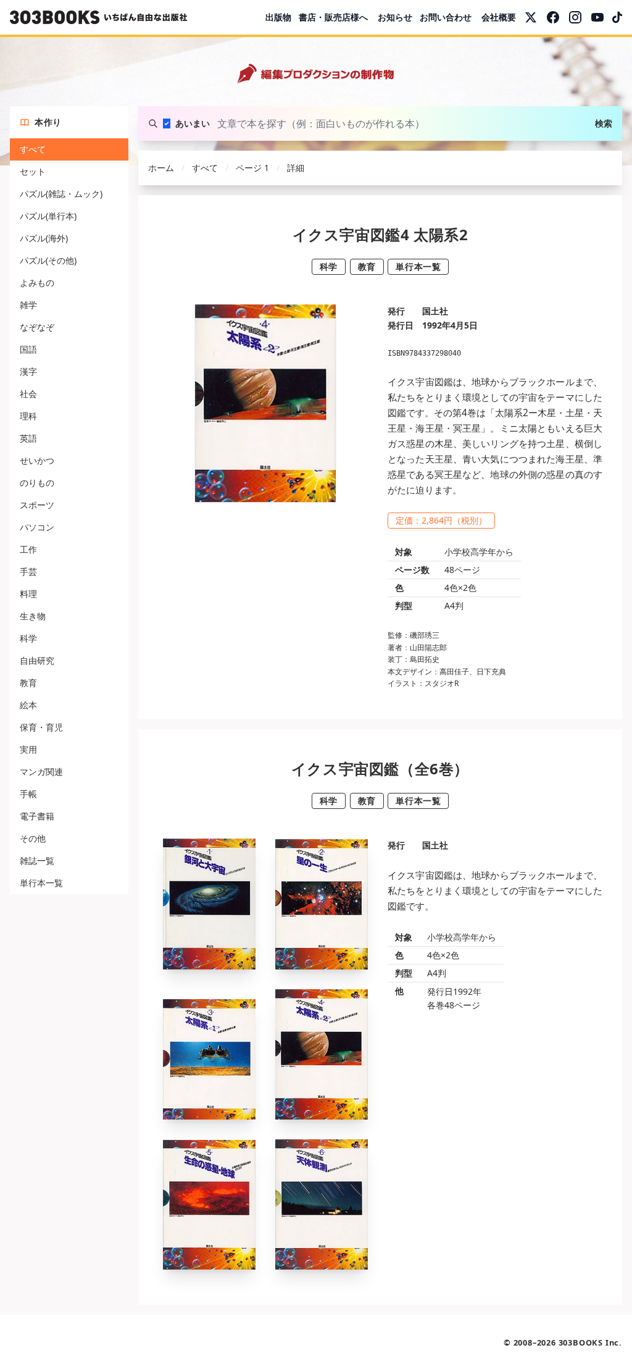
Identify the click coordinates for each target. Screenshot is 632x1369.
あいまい (192, 123)
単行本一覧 (41, 883)
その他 (33, 838)
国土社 (435, 311)
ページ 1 (252, 168)
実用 (28, 749)
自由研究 (37, 660)
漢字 (28, 371)
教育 (28, 683)
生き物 (33, 616)
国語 (28, 349)
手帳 (28, 794)
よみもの (37, 282)
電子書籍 (37, 816)
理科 (28, 416)
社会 (28, 394)
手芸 (28, 571)
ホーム (161, 168)
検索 (603, 123)
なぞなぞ (37, 327)
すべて (33, 149)
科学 (28, 638)
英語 (28, 438)
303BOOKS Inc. (590, 1342)
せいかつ (37, 460)
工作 (28, 549)
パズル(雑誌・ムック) (61, 193)
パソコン (37, 527)
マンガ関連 (41, 771)
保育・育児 (41, 727)
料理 (28, 594)
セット (33, 171)
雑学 (28, 305)
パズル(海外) (44, 238)
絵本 (28, 705)
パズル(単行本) (48, 216)
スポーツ (37, 505)
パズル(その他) (48, 260)
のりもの (37, 482)
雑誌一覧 (37, 860)
